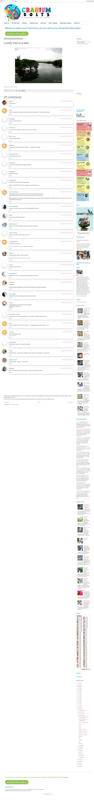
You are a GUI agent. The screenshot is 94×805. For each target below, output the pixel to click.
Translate (86, 43)
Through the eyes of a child (86, 354)
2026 (79, 683)
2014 (79, 703)
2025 (79, 684)
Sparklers (80, 743)
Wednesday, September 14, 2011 (66, 368)
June (80, 748)
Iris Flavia (78, 452)
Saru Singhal (12, 294)
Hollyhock (81, 736)
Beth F (10, 215)
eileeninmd (78, 468)
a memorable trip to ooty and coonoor (82, 461)
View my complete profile (81, 296)
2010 (79, 759)
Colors (80, 727)
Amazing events (34, 23)
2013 (79, 705)
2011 (79, 708)
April (80, 752)
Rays (80, 741)
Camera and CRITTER (83, 731)
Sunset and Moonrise (83, 732)
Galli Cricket (85, 372)
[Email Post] (16, 90)
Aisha (10, 110)
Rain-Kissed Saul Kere (81, 170)
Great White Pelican (85, 539)
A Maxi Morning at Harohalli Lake (80, 124)
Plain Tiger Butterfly (85, 568)
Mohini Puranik (13, 359)
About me (6, 23)
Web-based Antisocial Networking (83, 720)
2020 (79, 693)
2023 (79, 688)
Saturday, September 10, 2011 (67, 350)
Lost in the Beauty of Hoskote (85, 579)
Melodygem (12, 119)
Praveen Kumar (13, 232)
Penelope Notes (79, 491)
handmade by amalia (80, 482)
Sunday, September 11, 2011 (67, 359)
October (80, 713)
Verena (11, 302)
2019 (79, 695)
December (81, 710)
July (80, 747)
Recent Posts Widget (79, 201)
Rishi (47, 325)
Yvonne (77, 422)
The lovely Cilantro (85, 517)
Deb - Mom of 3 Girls (14, 314)
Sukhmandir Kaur (13, 154)
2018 (79, 696)
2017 (79, 698)
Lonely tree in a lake (83, 734)
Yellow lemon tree (82, 729)
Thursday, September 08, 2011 (66, 293)
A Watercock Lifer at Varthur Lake (81, 186)
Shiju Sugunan (13, 273)
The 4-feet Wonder (14, 192)
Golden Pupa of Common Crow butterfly (84, 718)
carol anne (11, 282)
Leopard (80, 739)
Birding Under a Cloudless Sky (86, 601)
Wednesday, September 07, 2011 (66, 101)
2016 (79, 700)
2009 (79, 761)
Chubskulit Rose (13, 241)
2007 (79, 764)
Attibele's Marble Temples (86, 309)
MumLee (11, 253)
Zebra (80, 726)
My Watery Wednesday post (16, 246)
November (81, 712)
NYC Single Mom (13, 206)
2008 (79, 763)
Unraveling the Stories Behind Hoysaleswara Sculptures (86, 362)
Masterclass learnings (65, 23)
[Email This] (18, 90)
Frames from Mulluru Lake (86, 407)
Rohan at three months (86, 528)
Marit (77, 475)
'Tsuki (10, 351)
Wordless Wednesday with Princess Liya (19, 258)
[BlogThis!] (20, 90)
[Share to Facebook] (23, 90)
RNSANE (11, 368)
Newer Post (6, 402)
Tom (77, 446)
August (80, 745)
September (81, 715)
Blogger (50, 794)
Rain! (80, 738)
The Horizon (12, 127)
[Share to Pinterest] (24, 90)
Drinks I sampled (53, 23)
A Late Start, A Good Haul (81, 132)
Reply (10, 105)
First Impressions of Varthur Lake (86, 556)
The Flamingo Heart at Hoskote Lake (80, 178)
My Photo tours (16, 23)
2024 (79, 686)
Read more (83, 129)
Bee (84, 590)
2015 (79, 702)
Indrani (11, 101)
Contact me (77, 23)
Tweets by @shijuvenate (81, 301)
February (80, 755)
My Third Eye (12, 335)
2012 (79, 707)
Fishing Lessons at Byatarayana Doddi (80, 194)
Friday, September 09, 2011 (67, 331)
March (80, 754)
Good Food (43, 23)
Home (39, 402)
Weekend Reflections (13, 86)
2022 (79, 689)
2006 (79, 766)
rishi (10, 323)
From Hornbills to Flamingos (80, 138)
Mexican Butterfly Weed (83, 722)
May (80, 750)
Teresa (10, 264)
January (80, 757)
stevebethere (12, 180)
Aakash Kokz (12, 342)
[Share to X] (21, 90)
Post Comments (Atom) (14, 404)
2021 (79, 691)
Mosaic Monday (83, 233)
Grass (80, 724)
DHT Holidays (79, 459)
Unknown (11, 145)
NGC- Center (12, 136)
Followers (24, 23)
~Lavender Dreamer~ (80, 437)
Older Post (71, 402)
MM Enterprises (13, 224)
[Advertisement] (83, 69)
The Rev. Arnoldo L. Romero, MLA (83, 429)
